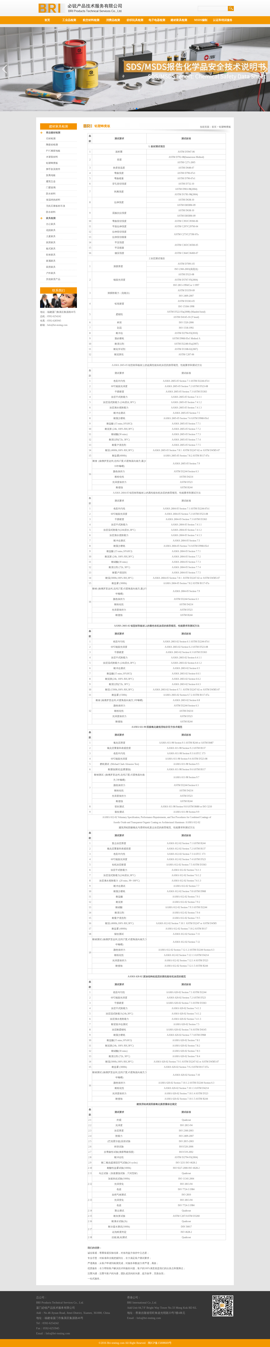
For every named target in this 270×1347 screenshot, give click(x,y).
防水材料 (51, 193)
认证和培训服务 (222, 20)
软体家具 (51, 254)
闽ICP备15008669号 (160, 1342)
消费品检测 (113, 20)
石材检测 (51, 138)
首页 (47, 20)
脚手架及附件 (53, 169)
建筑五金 (51, 181)
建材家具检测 (179, 20)
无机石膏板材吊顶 (55, 206)
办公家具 (51, 224)
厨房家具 (51, 242)
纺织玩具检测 (135, 20)
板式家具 (51, 248)
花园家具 (51, 230)
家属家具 (51, 260)
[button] (130, 108)
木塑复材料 (52, 157)
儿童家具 (51, 236)
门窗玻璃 (51, 187)
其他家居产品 (53, 279)
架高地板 (51, 175)
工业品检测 (69, 20)
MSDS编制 (200, 20)
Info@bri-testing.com (57, 325)
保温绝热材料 (53, 199)
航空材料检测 (91, 20)
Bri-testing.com (116, 1342)
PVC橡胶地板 (53, 150)
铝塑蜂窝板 (52, 163)
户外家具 (51, 273)
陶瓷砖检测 (52, 144)
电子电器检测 (157, 20)
